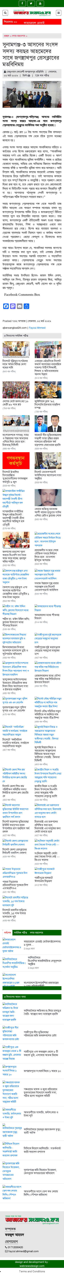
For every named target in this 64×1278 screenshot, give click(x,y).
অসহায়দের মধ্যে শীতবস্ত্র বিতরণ (47, 616)
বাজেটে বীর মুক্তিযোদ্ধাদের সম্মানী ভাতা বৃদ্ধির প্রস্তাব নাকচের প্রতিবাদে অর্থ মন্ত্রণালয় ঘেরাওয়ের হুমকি (48, 440)
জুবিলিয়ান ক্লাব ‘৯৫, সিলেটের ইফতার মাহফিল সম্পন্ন (47, 405)
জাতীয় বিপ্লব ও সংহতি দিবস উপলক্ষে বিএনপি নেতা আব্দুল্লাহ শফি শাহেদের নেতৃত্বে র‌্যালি (46, 791)
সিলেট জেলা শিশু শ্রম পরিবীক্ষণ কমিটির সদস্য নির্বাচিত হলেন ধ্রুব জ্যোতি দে (16, 791)
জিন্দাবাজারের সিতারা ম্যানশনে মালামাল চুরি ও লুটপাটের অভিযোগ (15, 651)
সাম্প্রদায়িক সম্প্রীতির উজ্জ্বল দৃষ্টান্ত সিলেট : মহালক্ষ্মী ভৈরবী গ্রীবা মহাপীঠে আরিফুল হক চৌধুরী (13, 518)
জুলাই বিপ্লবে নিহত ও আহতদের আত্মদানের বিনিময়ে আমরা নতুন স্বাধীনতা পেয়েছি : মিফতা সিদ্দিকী (47, 754)
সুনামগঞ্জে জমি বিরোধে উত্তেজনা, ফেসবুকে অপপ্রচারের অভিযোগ (40, 1171)
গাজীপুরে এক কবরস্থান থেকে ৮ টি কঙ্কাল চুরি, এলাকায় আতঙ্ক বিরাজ (41, 1053)
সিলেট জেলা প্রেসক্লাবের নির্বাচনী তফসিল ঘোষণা (15, 851)
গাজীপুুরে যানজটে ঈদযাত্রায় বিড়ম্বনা (44, 879)
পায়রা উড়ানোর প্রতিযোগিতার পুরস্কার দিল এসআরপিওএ (15, 885)
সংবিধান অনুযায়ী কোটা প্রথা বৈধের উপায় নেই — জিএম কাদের (47, 857)
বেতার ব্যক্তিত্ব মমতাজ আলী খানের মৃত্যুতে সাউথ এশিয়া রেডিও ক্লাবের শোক (48, 512)
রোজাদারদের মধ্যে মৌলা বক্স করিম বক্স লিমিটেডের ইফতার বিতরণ (47, 679)
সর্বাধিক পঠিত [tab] (20, 932)
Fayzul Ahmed (37, 327)
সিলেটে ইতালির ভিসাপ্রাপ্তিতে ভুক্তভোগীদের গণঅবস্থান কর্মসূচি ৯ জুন (15, 477)
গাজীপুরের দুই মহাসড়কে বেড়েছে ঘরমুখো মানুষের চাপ (47, 651)
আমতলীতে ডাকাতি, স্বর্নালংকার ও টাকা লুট (41, 1114)
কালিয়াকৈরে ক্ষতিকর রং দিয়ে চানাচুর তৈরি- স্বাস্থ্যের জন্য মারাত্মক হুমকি (42, 1012)
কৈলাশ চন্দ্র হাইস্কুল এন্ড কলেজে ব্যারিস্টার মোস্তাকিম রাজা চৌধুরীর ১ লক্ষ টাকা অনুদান (16, 592)
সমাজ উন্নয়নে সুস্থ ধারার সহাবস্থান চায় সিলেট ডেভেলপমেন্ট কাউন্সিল (47, 587)
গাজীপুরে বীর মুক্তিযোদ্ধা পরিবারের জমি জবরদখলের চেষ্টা (40, 1034)
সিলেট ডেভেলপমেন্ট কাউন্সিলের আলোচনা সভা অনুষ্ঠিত (48, 475)
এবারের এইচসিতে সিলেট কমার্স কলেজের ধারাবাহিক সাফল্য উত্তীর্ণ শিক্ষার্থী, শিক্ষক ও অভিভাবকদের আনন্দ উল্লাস (48, 367)
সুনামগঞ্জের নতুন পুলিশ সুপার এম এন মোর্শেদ (14, 709)
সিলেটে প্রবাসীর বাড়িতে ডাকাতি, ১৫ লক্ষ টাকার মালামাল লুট (14, 913)
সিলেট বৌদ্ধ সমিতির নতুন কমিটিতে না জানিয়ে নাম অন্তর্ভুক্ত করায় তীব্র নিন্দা (48, 714)
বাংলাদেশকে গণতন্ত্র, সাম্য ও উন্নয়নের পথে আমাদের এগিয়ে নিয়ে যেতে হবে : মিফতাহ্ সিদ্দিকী (16, 440)
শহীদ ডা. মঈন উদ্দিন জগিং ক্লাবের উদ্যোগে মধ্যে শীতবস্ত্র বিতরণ (16, 622)
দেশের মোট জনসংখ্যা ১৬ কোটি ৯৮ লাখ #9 (15, 403)
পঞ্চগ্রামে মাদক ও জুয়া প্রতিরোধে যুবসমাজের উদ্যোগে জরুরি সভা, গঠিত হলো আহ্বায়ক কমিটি (40, 1093)
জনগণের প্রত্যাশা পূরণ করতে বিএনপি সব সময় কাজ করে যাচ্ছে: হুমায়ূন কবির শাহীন (14, 557)
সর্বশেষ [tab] (7, 932)
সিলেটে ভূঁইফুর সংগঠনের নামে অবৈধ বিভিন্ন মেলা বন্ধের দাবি (15, 364)
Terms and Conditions (32, 1271)
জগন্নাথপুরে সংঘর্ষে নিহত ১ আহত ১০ (42, 1071)
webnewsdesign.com (32, 1265)
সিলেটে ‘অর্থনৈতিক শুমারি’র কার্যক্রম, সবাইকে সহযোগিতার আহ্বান (16, 743)
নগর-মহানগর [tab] (36, 932)
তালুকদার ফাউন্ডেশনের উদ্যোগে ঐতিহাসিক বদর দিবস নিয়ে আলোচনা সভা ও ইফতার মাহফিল (15, 684)
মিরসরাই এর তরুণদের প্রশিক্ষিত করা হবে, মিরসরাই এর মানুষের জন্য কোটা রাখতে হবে (48, 826)
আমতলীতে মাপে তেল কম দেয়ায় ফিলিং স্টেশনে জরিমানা (41, 1193)
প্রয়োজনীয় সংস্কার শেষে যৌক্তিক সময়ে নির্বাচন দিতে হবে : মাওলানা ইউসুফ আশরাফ (46, 555)
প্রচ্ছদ (6, 35)
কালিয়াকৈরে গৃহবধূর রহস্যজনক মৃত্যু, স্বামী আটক (42, 1131)
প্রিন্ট (25, 75)
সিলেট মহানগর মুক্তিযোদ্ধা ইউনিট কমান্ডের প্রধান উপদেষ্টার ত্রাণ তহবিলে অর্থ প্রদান (16, 826)
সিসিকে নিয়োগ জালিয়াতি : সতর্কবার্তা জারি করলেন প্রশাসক (42, 1150)
